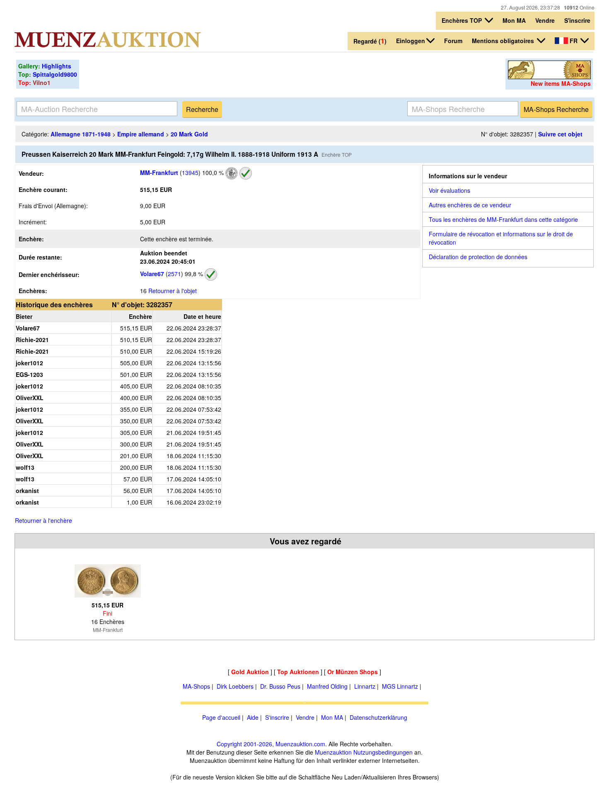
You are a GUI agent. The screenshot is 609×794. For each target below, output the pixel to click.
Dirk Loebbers (235, 686)
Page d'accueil (221, 717)
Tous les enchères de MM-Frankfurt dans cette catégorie (503, 219)
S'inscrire (577, 20)
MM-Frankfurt (159, 172)
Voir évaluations (449, 190)
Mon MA (514, 20)
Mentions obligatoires (504, 40)
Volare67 (152, 274)
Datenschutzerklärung (378, 717)
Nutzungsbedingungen (383, 752)
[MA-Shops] (549, 77)
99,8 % (193, 274)
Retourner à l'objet (172, 291)
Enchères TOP (462, 20)
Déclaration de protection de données (478, 257)
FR (573, 40)
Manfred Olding (327, 686)
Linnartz (364, 686)
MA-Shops (196, 686)
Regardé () (370, 41)
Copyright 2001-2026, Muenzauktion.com (271, 744)
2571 (174, 274)
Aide (253, 717)
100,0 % (212, 172)
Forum (453, 40)
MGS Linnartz (400, 686)
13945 (190, 172)
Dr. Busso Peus (280, 686)
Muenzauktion (333, 752)
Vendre (545, 20)
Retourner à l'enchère (43, 520)
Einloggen (410, 40)
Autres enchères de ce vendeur (470, 205)
